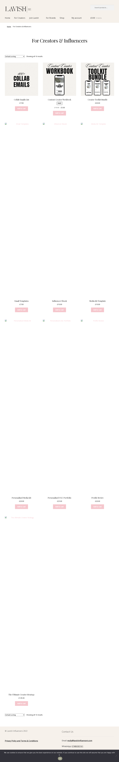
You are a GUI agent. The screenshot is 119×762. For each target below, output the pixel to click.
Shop (62, 18)
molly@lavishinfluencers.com (79, 740)
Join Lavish (34, 18)
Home (7, 18)
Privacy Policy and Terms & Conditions (21, 741)
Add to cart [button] (21, 108)
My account (77, 18)
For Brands (51, 18)
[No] (116, 756)
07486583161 (77, 746)
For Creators (19, 18)
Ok (60, 758)
